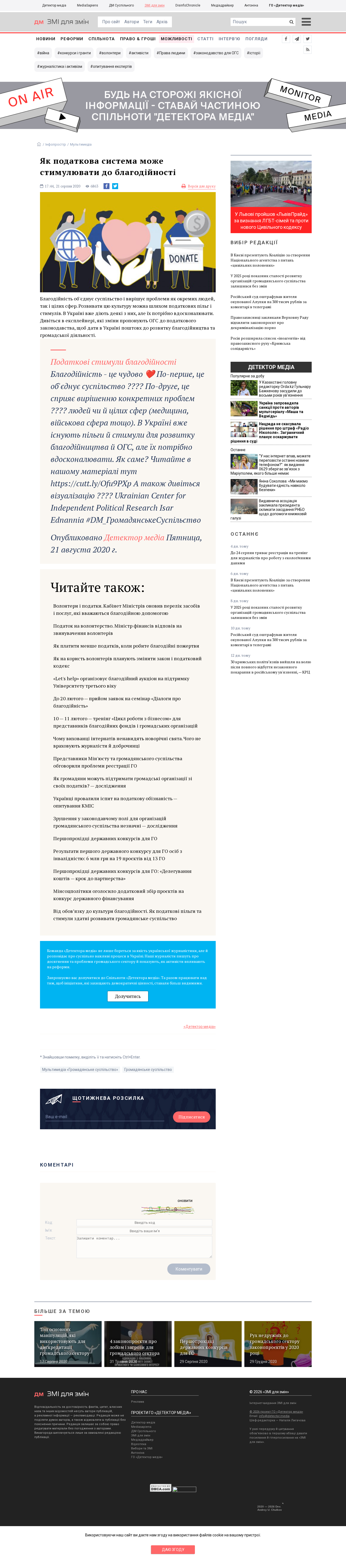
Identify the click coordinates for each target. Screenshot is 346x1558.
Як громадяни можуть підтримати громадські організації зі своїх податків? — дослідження (122, 782)
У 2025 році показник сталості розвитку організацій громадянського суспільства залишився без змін (268, 281)
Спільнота (101, 38)
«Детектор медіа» (200, 1026)
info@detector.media (274, 1416)
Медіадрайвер (222, 5)
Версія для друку (202, 186)
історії (254, 53)
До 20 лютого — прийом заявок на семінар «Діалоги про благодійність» (117, 702)
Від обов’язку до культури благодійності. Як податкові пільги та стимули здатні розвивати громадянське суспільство (127, 915)
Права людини (172, 53)
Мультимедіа (81, 144)
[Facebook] (106, 186)
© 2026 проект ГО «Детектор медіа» (276, 1411)
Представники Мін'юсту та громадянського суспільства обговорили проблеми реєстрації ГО (117, 762)
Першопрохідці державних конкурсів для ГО (105, 838)
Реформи (72, 38)
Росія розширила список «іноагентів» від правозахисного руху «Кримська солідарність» (268, 343)
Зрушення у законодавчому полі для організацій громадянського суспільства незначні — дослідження (115, 822)
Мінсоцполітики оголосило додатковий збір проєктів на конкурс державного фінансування (118, 895)
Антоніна (251, 5)
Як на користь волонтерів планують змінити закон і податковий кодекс (127, 662)
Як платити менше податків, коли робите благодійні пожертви (126, 645)
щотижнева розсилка (108, 1098)
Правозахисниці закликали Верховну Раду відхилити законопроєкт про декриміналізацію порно (269, 322)
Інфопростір (55, 144)
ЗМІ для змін (155, 5)
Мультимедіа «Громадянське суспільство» (80, 1069)
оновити (185, 1200)
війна (44, 53)
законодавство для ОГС (217, 53)
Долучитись (128, 996)
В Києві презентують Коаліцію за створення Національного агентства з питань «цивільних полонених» (270, 260)
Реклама (137, 1401)
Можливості (176, 38)
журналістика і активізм (61, 66)
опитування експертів (112, 66)
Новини (45, 38)
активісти (139, 53)
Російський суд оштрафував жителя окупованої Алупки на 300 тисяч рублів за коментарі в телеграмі (269, 301)
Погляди (256, 38)
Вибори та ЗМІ (141, 1448)
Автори (131, 21)
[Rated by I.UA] (184, 1491)
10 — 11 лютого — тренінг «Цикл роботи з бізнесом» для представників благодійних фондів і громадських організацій (125, 722)
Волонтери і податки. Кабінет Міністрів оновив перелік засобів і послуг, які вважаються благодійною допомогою (126, 609)
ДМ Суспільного (121, 5)
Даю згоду (173, 1549)
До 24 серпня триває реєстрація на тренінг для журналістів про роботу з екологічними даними (271, 557)
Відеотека (138, 1444)
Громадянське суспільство (148, 1069)
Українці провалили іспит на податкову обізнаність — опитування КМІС (115, 802)
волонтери (111, 53)
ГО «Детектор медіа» (286, 5)
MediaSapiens (87, 5)
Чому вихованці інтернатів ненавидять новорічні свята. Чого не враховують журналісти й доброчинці (127, 742)
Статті (205, 38)
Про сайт (111, 21)
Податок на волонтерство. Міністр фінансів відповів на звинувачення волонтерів (117, 629)
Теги (147, 21)
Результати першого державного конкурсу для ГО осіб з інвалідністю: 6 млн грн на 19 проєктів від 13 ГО (117, 855)
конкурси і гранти (75, 53)
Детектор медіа (54, 5)
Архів (162, 21)
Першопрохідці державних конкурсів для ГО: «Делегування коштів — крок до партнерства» (122, 875)
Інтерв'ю (229, 38)
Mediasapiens (141, 1427)
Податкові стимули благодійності (113, 361)
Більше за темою (62, 1311)
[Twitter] (115, 186)
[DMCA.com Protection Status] (161, 1491)
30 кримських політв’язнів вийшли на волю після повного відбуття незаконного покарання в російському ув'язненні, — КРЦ (271, 667)
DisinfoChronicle (187, 5)
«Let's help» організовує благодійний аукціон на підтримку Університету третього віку (121, 682)
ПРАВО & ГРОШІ (138, 38)
